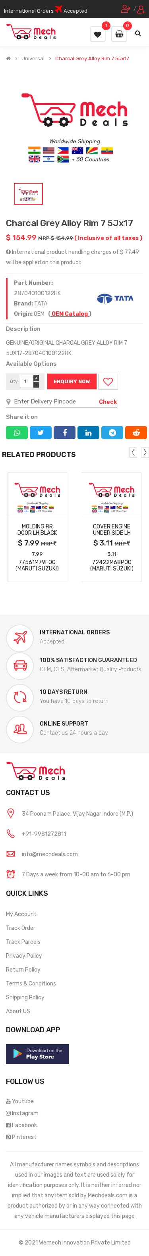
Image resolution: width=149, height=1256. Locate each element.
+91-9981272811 (44, 834)
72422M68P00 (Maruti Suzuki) (112, 565)
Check (108, 402)
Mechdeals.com (108, 1195)
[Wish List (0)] (98, 34)
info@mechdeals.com (50, 854)
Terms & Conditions (31, 983)
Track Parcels (23, 942)
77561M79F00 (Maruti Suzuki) (37, 565)
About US (18, 1011)
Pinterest (24, 1137)
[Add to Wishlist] (108, 382)
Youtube (23, 1101)
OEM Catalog (69, 314)
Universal (33, 58)
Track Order (20, 928)
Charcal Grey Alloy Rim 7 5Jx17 (92, 58)
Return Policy (23, 969)
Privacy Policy (24, 956)
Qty (14, 381)
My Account (21, 914)
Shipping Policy (25, 997)
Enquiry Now (72, 381)
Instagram (25, 1113)
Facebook (24, 1125)
